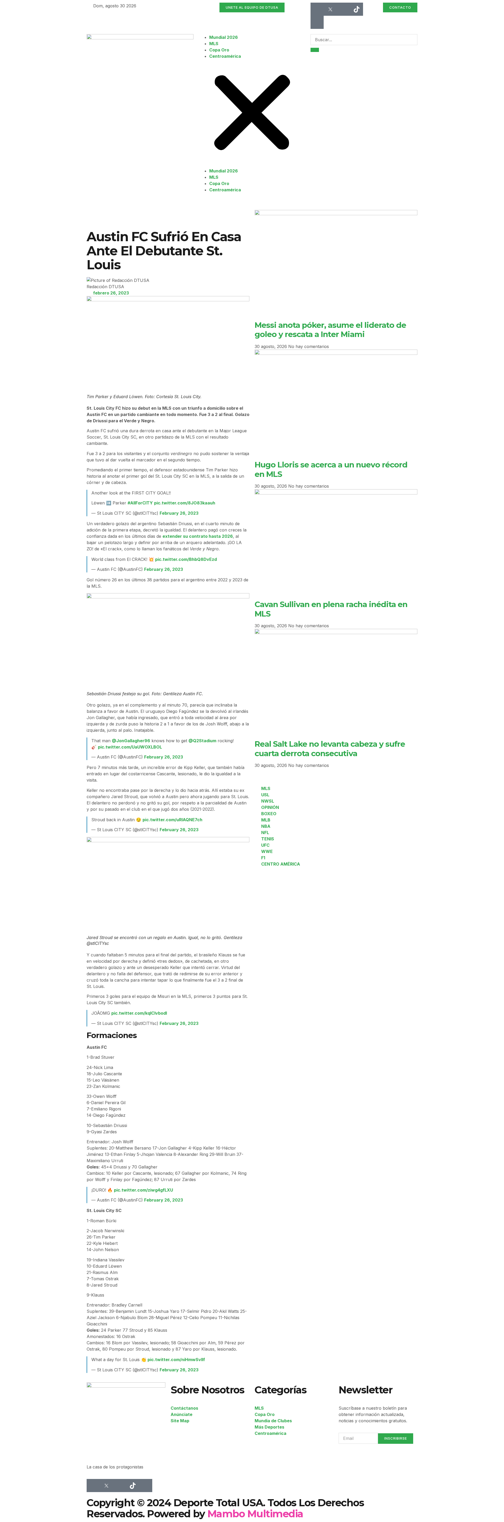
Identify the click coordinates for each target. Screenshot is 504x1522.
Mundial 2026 (223, 37)
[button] (252, 113)
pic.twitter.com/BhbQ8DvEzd (186, 559)
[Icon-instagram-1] (343, 9)
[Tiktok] (356, 9)
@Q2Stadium (202, 740)
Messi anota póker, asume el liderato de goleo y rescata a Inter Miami (330, 329)
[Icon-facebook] (317, 9)
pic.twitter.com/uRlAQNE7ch (172, 819)
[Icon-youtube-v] (317, 22)
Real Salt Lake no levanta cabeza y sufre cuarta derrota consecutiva (330, 748)
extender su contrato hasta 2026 (197, 536)
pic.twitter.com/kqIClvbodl (139, 1013)
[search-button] (315, 50)
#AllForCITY (140, 502)
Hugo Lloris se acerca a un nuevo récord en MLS (331, 469)
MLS (213, 43)
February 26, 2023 (179, 513)
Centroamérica (225, 56)
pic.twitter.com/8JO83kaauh (184, 502)
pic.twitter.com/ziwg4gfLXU (143, 1190)
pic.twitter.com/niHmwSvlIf (176, 1359)
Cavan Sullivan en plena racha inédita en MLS (331, 608)
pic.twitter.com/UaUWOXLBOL (130, 747)
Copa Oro (219, 49)
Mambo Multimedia (255, 1514)
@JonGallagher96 (131, 740)
